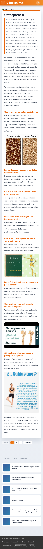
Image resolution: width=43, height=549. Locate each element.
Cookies (22, 542)
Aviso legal (5, 542)
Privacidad (14, 542)
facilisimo (16, 2)
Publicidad (30, 542)
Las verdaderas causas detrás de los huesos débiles (20, 171)
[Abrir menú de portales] (3, 2)
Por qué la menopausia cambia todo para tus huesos (20, 193)
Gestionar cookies (20, 545)
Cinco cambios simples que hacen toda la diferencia (19, 239)
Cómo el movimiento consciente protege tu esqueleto (18, 354)
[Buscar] (38, 3)
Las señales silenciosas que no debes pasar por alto (21, 283)
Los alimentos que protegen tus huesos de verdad (18, 217)
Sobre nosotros (7, 546)
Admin (32, 545)
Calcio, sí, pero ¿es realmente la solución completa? (18, 305)
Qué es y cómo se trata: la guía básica (21, 112)
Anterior (5, 442)
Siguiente (28, 442)
